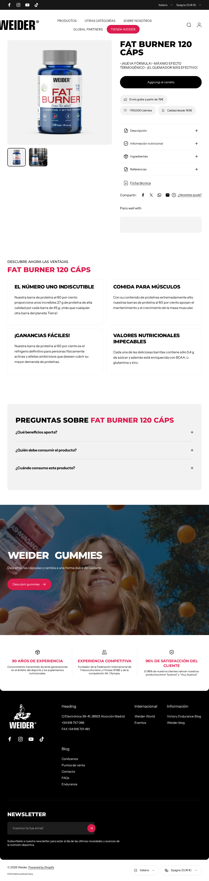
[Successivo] (102, 99)
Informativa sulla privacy (20, 873)
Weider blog (176, 723)
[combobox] (166, 5)
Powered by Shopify (41, 867)
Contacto (68, 771)
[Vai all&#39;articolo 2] (38, 157)
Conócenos (70, 759)
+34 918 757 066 (73, 723)
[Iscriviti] (91, 828)
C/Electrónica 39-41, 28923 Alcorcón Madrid (93, 716)
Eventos (140, 723)
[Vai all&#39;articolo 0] (16, 157)
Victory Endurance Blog (184, 716)
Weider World (145, 716)
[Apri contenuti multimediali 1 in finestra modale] (59, 92)
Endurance (69, 784)
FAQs (65, 778)
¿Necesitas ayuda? (190, 195)
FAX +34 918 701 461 (76, 729)
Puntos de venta (73, 765)
